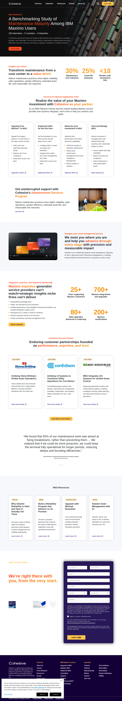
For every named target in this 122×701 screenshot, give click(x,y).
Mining (86, 673)
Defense (87, 668)
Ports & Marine (104, 665)
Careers (39, 668)
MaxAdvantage (65, 683)
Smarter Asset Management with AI (101, 506)
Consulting (64, 673)
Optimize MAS (65, 668)
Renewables (103, 670)
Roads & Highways (105, 673)
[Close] (61, 681)
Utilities (101, 676)
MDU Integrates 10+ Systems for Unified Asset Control (96, 378)
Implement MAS (65, 670)
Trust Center (41, 678)
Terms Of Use (48, 698)
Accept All (55, 694)
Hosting (63, 678)
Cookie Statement (38, 687)
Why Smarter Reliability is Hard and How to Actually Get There (20, 509)
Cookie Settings (8, 694)
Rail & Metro (103, 668)
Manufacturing (89, 670)
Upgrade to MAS (66, 665)
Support (63, 676)
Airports (87, 665)
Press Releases (42, 670)
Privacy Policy (37, 698)
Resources (40, 673)
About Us (40, 665)
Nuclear (86, 676)
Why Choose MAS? (67, 681)
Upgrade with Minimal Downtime (72, 506)
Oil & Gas (87, 678)
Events (39, 676)
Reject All (42, 694)
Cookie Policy (60, 698)
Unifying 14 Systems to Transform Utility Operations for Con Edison (61, 378)
